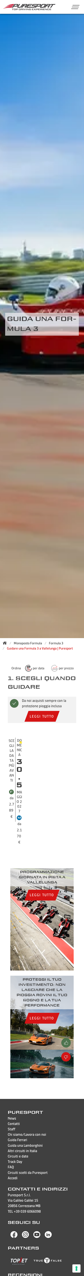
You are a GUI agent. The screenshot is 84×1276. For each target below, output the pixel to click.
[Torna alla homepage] (6, 643)
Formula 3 (56, 643)
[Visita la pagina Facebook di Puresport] (14, 1236)
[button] (73, 7)
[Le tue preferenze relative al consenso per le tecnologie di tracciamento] (76, 1268)
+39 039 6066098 (27, 1211)
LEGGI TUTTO (42, 716)
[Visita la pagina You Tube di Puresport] (36, 1236)
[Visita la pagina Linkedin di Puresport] (48, 1236)
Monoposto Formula (28, 643)
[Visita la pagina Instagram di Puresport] (25, 1236)
